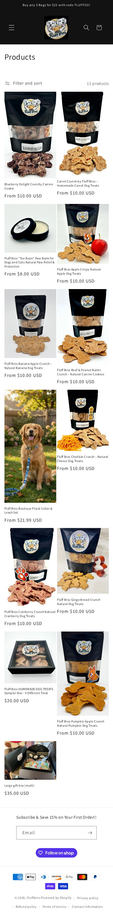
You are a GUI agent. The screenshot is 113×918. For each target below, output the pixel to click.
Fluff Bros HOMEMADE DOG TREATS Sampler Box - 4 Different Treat (28, 691)
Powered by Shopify (56, 898)
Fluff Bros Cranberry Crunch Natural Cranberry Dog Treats (30, 614)
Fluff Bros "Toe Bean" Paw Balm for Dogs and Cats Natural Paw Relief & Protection (29, 262)
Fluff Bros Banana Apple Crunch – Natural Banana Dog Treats (28, 366)
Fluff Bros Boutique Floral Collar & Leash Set (28, 510)
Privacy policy (88, 898)
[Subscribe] (90, 833)
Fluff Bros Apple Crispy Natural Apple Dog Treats (79, 271)
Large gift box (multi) (19, 785)
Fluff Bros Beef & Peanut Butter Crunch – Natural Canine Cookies (80, 372)
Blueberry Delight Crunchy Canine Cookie (28, 186)
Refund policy (26, 907)
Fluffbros (33, 898)
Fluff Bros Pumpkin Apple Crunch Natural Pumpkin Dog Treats (80, 723)
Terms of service (54, 907)
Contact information (87, 907)
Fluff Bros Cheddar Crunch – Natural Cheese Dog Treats (82, 459)
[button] (11, 27)
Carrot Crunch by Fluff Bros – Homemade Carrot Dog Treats (78, 183)
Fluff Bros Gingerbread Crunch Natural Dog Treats (78, 602)
